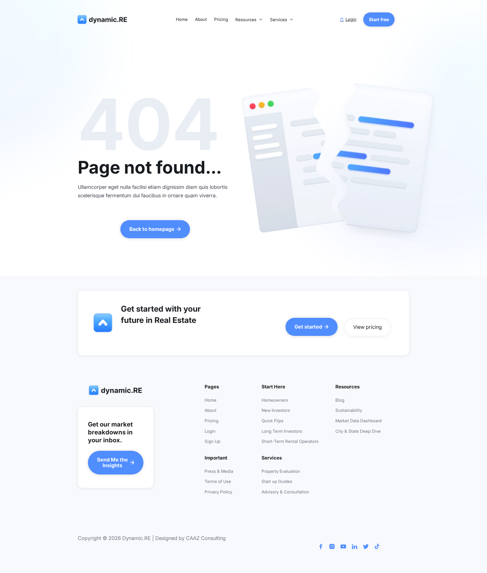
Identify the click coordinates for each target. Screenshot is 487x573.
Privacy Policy (218, 492)
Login (210, 431)
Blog (339, 400)
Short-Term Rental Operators (290, 441)
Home (182, 19)
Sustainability (348, 410)
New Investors (276, 410)
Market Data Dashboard (358, 421)
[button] (249, 20)
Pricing (221, 19)
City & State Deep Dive (358, 431)
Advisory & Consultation (285, 492)
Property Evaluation (281, 471)
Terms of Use (218, 481)
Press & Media (219, 471)
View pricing (367, 327)
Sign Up (212, 441)
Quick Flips (273, 421)
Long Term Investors (282, 431)
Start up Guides (277, 481)
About (201, 19)
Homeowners (275, 400)
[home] (103, 19)
